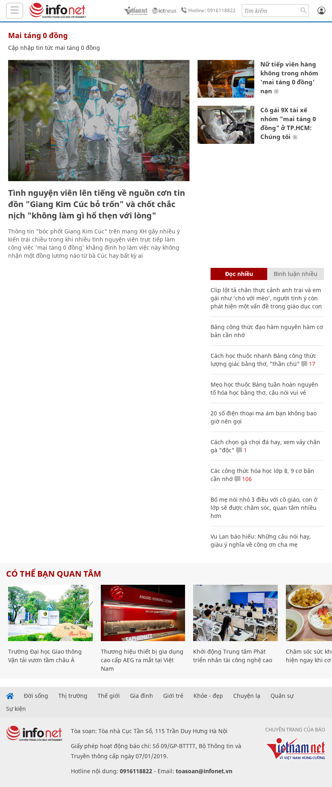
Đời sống (36, 696)
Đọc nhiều (239, 274)
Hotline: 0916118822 (212, 10)
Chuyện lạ (246, 696)
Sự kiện (16, 709)
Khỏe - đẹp (208, 696)
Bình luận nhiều (295, 274)
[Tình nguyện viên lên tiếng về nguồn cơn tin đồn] (98, 120)
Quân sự (282, 696)
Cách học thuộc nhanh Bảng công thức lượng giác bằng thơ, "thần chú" (263, 360)
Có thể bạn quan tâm (53, 573)
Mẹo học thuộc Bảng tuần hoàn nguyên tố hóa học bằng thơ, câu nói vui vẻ (264, 388)
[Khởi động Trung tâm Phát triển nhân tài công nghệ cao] (235, 613)
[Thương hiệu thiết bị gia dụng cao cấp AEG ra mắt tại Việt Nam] (143, 613)
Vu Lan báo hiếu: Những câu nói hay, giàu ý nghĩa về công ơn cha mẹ (261, 540)
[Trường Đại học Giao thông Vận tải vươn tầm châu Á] (50, 613)
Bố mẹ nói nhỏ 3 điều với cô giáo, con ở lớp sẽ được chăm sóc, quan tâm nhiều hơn (264, 508)
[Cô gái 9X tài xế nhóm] (226, 124)
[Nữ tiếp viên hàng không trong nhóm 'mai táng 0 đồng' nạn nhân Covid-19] (226, 79)
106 (246, 479)
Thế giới (109, 696)
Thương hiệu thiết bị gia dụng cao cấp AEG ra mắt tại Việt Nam (142, 660)
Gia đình (141, 696)
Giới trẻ (173, 696)
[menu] (14, 11)
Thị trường (72, 696)
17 (311, 364)
